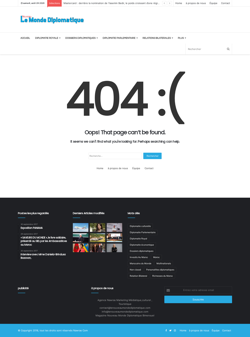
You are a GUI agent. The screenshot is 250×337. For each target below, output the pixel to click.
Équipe (213, 3)
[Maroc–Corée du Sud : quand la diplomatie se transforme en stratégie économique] (114, 227)
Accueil (25, 38)
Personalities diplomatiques (160, 269)
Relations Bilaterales (157, 38)
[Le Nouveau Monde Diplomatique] (52, 19)
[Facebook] (166, 330)
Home (178, 3)
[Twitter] (170, 330)
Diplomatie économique (142, 244)
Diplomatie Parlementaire (119, 38)
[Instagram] (175, 330)
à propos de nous (196, 3)
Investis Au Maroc (139, 257)
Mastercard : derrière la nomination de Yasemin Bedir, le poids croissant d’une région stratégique (119, 3)
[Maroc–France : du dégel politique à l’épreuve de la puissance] (114, 237)
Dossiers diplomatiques (80, 38)
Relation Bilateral (138, 275)
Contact (225, 3)
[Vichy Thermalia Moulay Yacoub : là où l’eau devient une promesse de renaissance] (97, 237)
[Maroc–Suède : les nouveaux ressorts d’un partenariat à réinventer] (114, 248)
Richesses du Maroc (162, 275)
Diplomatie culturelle (140, 226)
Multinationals (163, 263)
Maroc (156, 257)
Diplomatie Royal (138, 238)
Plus (181, 38)
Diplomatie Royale (46, 38)
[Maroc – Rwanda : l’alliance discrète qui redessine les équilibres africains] (80, 248)
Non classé (135, 269)
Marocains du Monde (140, 263)
